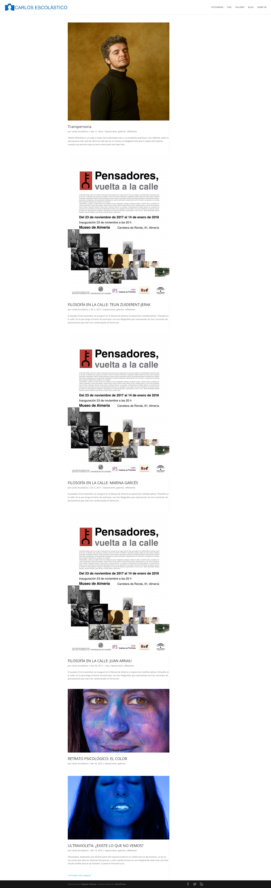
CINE (229, 7)
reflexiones (132, 131)
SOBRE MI (261, 7)
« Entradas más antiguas (79, 875)
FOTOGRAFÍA (217, 7)
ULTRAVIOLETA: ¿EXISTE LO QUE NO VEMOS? (105, 845)
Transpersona (79, 126)
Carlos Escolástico (80, 131)
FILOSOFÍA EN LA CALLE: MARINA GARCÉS (103, 482)
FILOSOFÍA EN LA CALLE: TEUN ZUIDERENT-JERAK (109, 304)
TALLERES (239, 7)
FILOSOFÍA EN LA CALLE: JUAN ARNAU (100, 660)
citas (107, 665)
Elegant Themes (88, 884)
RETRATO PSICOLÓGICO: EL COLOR (97, 758)
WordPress (120, 884)
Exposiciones (111, 131)
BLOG (250, 7)
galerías (122, 131)
